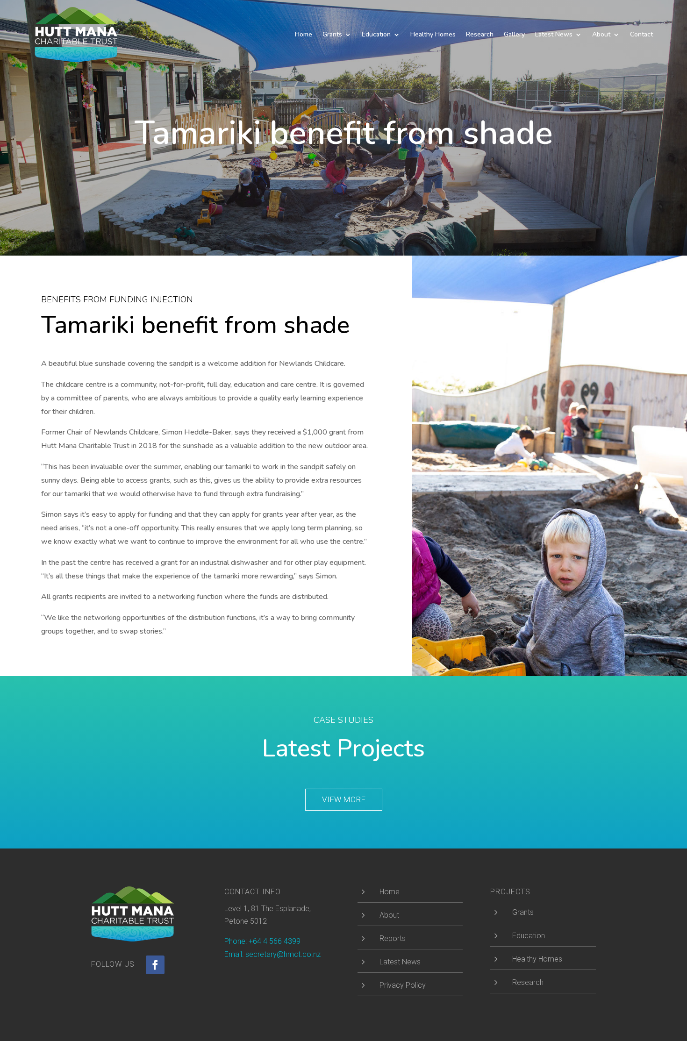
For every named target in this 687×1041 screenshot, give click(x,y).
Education (376, 34)
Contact (641, 34)
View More (343, 799)
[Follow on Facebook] (155, 964)
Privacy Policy (402, 985)
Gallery (514, 34)
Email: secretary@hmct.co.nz (272, 954)
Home (303, 34)
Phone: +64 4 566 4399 (262, 941)
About (601, 34)
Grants (332, 34)
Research (480, 34)
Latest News (553, 34)
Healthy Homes (433, 34)
